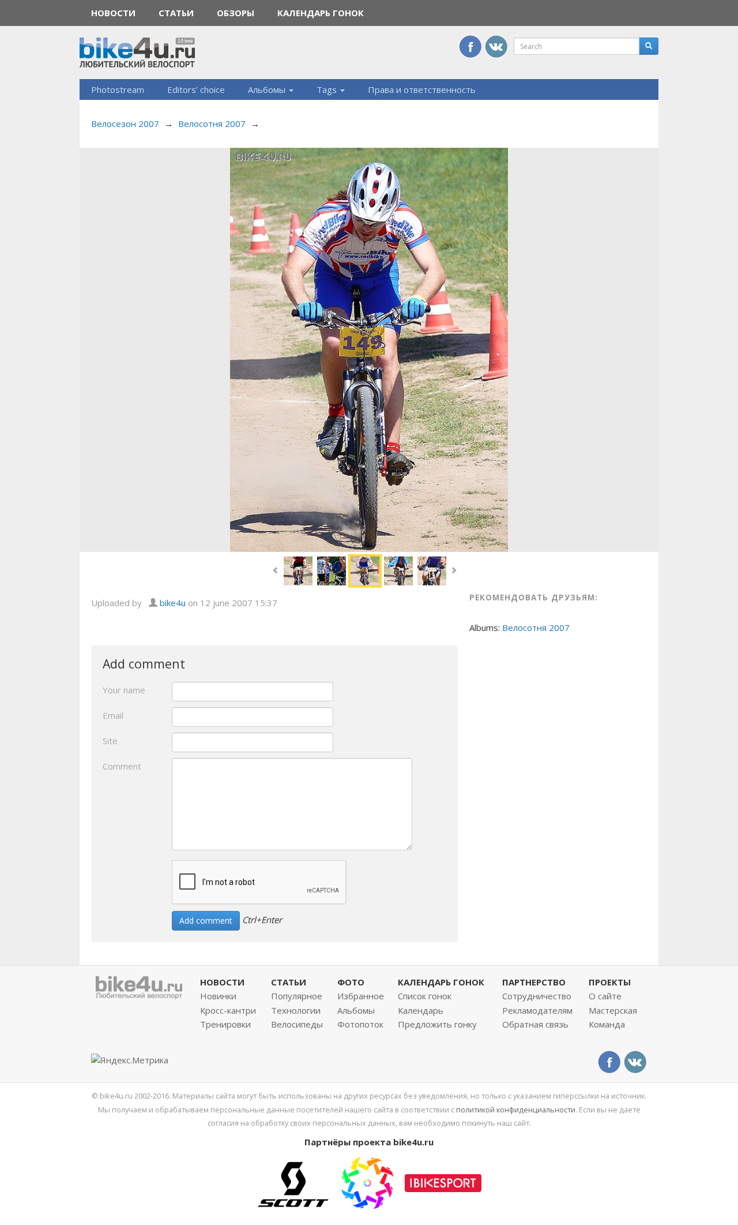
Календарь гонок (320, 12)
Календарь (420, 1010)
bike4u (173, 602)
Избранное (360, 996)
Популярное (296, 996)
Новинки (218, 996)
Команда (607, 1024)
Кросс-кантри (228, 1010)
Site (110, 740)
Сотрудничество (536, 996)
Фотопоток (360, 1024)
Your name (124, 690)
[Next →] (369, 348)
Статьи (176, 12)
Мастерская (613, 1010)
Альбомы (268, 89)
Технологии (296, 1010)
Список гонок (424, 996)
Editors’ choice (196, 89)
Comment (122, 766)
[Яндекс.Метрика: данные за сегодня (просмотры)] (129, 1060)
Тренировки (225, 1024)
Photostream (117, 89)
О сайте (605, 996)
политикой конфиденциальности (515, 1109)
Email (113, 715)
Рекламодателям (537, 1010)
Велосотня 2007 (212, 123)
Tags (328, 89)
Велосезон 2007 (125, 123)
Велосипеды (297, 1024)
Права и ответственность (422, 89)
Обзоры (235, 12)
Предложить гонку (437, 1024)
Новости (113, 12)
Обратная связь (535, 1024)
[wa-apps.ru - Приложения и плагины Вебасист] (367, 1181)
